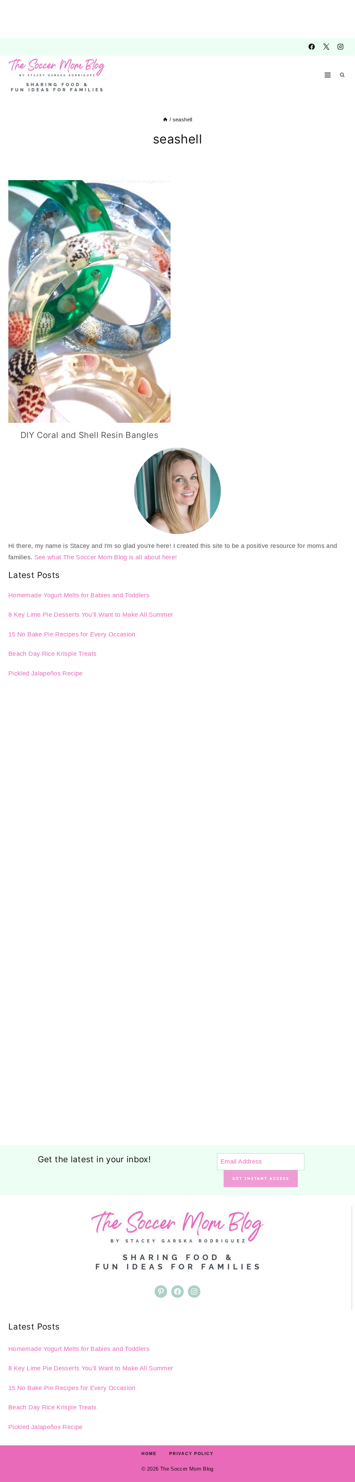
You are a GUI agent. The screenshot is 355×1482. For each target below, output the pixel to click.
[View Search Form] (342, 75)
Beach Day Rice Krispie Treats (52, 653)
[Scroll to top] (338, 1455)
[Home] (165, 119)
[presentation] (89, 301)
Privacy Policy (191, 1453)
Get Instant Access (260, 1178)
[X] (326, 46)
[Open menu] (327, 74)
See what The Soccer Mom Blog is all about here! (105, 557)
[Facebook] (311, 46)
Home (149, 1453)
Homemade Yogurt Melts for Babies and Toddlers (78, 595)
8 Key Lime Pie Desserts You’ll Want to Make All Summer (90, 614)
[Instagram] (340, 46)
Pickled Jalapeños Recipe (45, 673)
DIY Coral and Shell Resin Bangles (89, 435)
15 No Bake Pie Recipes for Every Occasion (72, 634)
